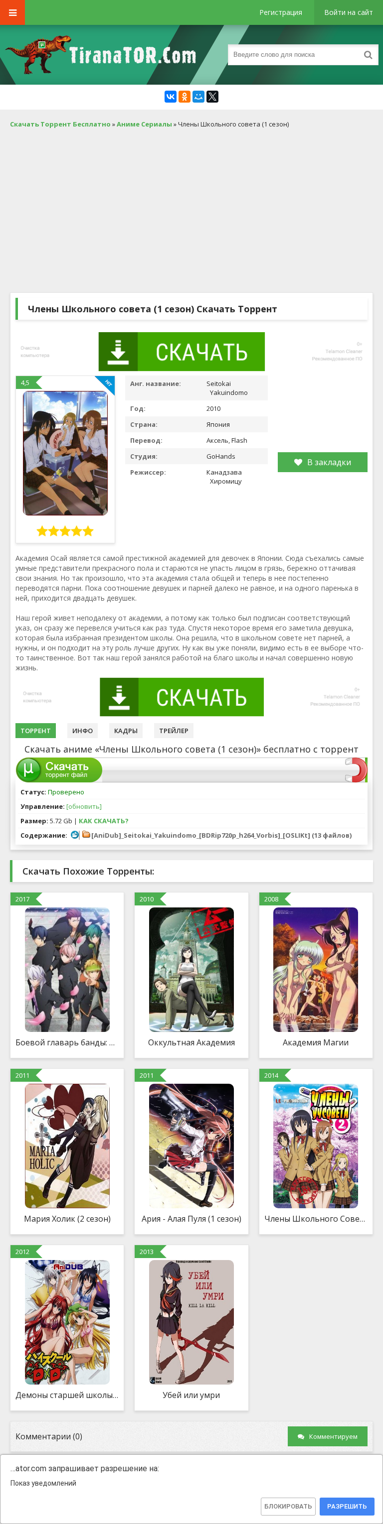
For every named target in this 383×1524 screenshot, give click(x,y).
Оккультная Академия (191, 1042)
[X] (212, 97)
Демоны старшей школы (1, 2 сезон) (67, 1395)
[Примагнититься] (356, 779)
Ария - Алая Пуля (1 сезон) (191, 1218)
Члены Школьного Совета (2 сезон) (316, 1218)
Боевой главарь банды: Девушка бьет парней (67, 1042)
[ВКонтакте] (171, 97)
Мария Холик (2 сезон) (67, 1218)
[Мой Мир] (198, 97)
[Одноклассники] (185, 97)
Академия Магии (316, 1042)
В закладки (329, 462)
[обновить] (84, 806)
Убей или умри (191, 1395)
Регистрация (280, 12)
